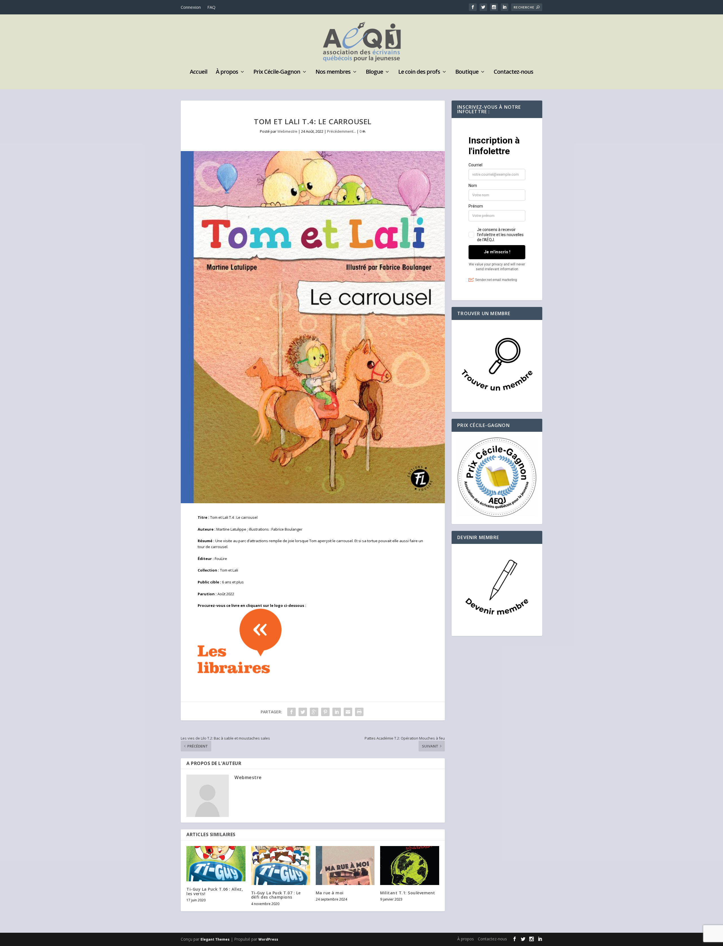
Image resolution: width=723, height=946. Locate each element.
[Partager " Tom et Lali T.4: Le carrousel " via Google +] (314, 712)
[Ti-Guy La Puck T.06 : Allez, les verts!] (215, 863)
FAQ (211, 7)
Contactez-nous (513, 72)
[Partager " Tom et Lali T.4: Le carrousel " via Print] (359, 712)
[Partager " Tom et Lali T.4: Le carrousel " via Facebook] (291, 712)
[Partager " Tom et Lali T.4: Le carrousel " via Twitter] (302, 712)
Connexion (191, 7)
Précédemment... (341, 131)
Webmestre (287, 131)
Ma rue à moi (330, 892)
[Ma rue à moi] (345, 865)
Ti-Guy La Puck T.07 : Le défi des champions (276, 895)
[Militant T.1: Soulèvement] (409, 865)
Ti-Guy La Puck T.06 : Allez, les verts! (214, 891)
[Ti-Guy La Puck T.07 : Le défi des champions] (280, 865)
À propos (227, 72)
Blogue (374, 72)
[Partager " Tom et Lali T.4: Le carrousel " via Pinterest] (325, 712)
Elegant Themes (215, 939)
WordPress (268, 939)
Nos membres (332, 72)
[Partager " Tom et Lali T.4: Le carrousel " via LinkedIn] (336, 712)
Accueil (198, 72)
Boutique (466, 72)
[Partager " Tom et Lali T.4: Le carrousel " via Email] (348, 712)
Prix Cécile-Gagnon (276, 72)
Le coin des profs (419, 72)
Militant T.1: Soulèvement (407, 892)
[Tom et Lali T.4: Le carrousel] (313, 327)
